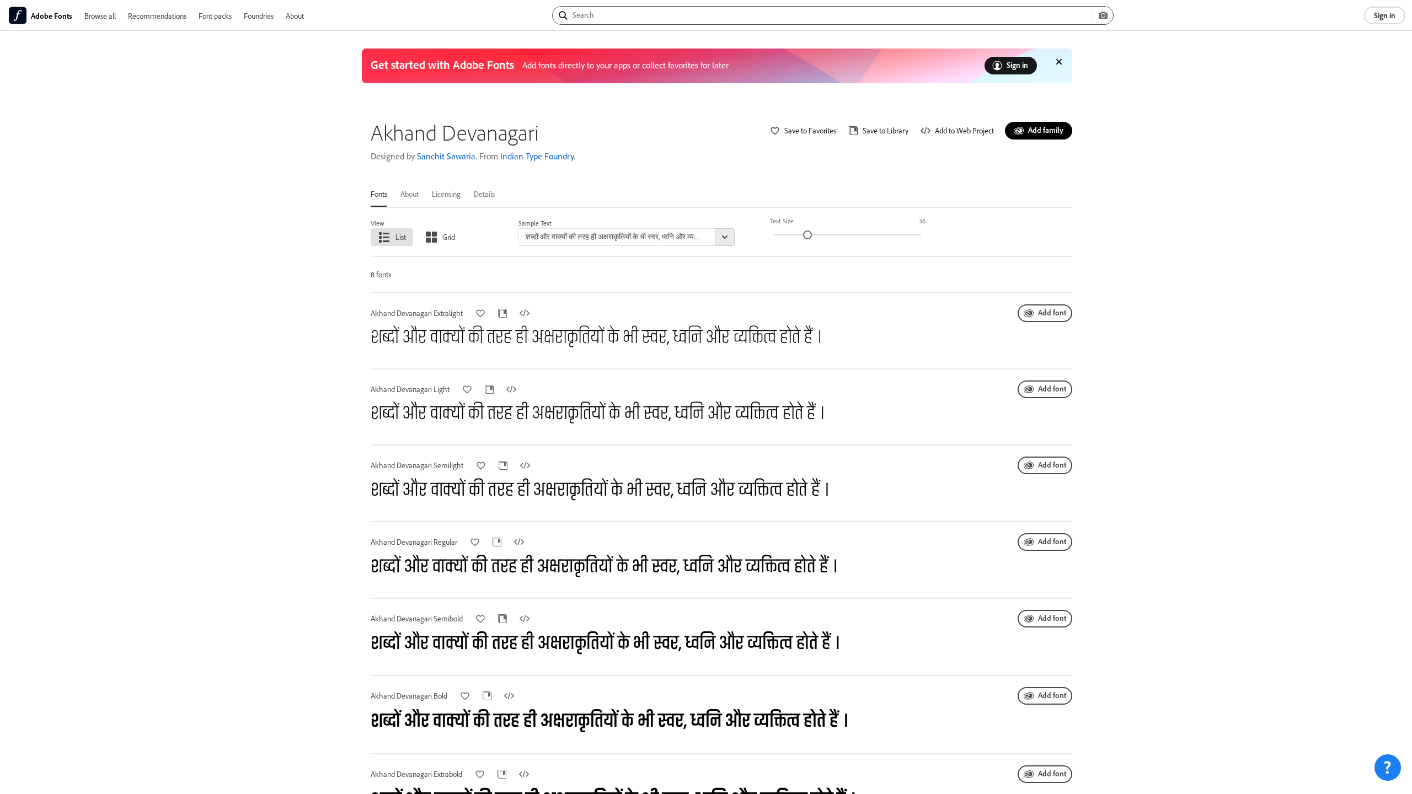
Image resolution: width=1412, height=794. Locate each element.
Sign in (1384, 15)
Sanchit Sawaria (446, 156)
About (295, 15)
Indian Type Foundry (537, 156)
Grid (448, 237)
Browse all (100, 15)
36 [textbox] (922, 221)
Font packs (215, 15)
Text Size (782, 221)
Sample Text (535, 223)
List (400, 237)
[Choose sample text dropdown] (725, 237)
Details (484, 193)
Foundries (259, 15)
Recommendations (157, 15)
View (377, 223)
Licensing (446, 193)
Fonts (379, 193)
